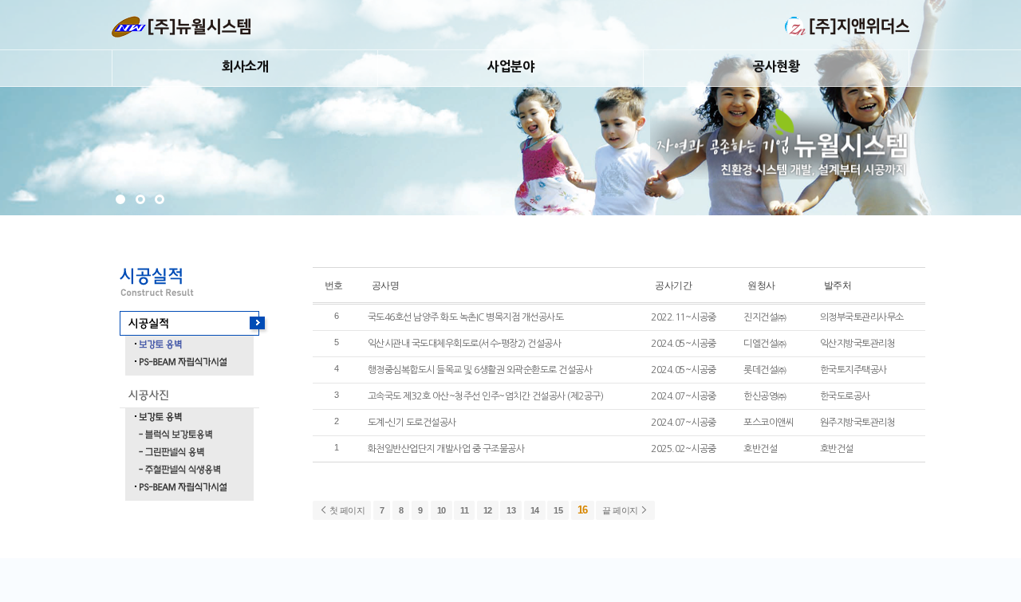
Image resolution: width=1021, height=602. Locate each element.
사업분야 (510, 66)
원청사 (761, 285)
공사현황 (776, 66)
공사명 (386, 285)
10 (441, 510)
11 (464, 510)
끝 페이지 (621, 510)
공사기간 (673, 285)
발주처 (838, 285)
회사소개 (245, 66)
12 (487, 510)
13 (511, 510)
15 (558, 510)
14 (534, 510)
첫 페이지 (346, 510)
